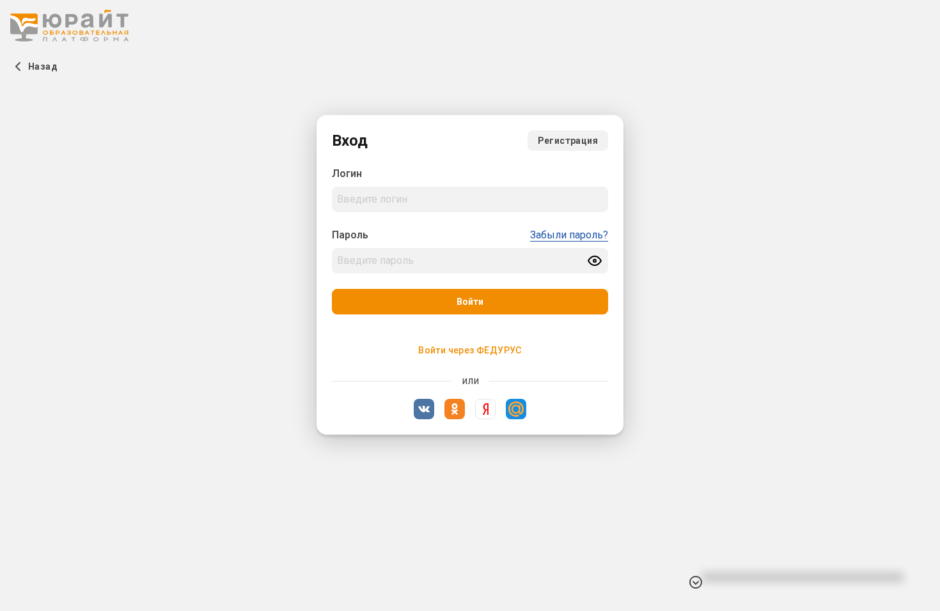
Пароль (350, 235)
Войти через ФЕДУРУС (470, 350)
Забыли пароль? (569, 235)
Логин (347, 173)
